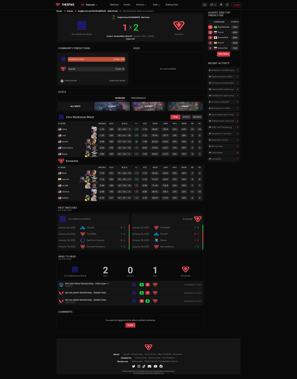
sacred (65, 179)
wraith (65, 185)
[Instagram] (139, 366)
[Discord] (149, 366)
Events (127, 4)
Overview (120, 98)
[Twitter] (133, 366)
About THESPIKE (164, 354)
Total (175, 117)
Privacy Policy (137, 354)
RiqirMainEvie (224, 27)
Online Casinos (150, 361)
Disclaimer (177, 354)
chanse (65, 192)
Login (130, 325)
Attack (186, 117)
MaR (64, 173)
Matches (114, 4)
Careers (126, 354)
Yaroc (221, 32)
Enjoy (64, 154)
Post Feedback (168, 358)
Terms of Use (150, 354)
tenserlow (223, 48)
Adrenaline (67, 148)
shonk (65, 141)
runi (64, 135)
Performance (138, 98)
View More (223, 54)
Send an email (154, 358)
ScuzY (221, 43)
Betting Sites (172, 4)
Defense (197, 117)
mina (64, 129)
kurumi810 (223, 37)
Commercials (141, 358)
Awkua (65, 198)
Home (59, 11)
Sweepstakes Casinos (168, 361)
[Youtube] (155, 366)
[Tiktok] (143, 366)
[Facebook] (161, 366)
